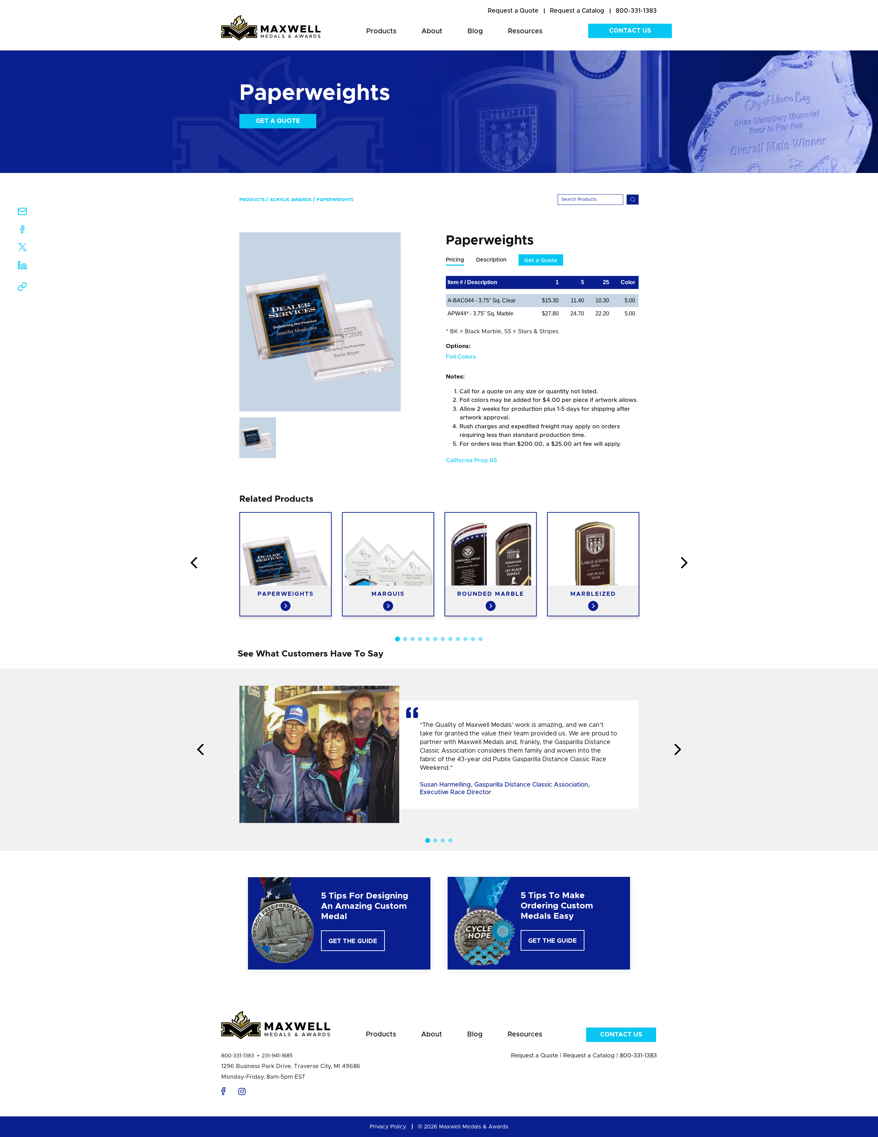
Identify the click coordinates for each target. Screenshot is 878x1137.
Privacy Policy (388, 1126)
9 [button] (458, 639)
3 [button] (413, 639)
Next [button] (684, 563)
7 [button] (443, 639)
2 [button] (405, 639)
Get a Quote (278, 121)
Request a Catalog (589, 1055)
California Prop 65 (471, 460)
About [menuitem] (432, 31)
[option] (320, 321)
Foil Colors (461, 357)
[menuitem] (513, 11)
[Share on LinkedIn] (22, 267)
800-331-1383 (237, 1055)
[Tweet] (22, 248)
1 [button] (397, 639)
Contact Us (630, 31)
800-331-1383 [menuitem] (636, 11)
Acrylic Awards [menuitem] (290, 200)
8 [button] (450, 639)
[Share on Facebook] (22, 231)
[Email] (22, 213)
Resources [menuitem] (525, 31)
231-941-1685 (277, 1055)
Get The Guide (353, 941)
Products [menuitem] (381, 31)
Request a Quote (534, 1055)
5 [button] (428, 639)
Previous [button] (193, 563)
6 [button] (435, 639)
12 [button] (480, 639)
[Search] (633, 200)
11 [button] (473, 639)
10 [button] (465, 639)
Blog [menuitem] (475, 31)
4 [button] (420, 639)
